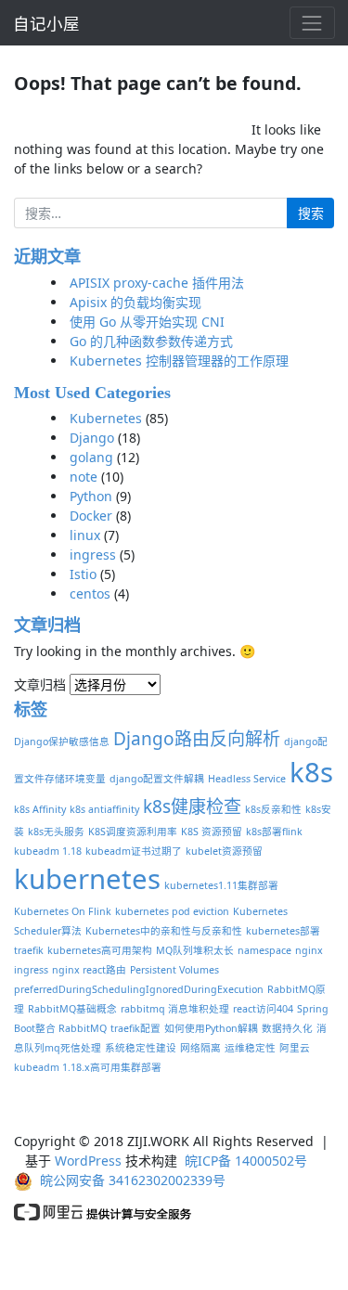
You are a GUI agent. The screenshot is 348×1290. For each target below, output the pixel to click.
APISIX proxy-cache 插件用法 (157, 282)
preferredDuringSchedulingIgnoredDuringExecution (139, 989)
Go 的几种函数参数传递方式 (151, 341)
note (83, 476)
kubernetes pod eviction (172, 911)
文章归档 (40, 684)
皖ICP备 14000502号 (246, 1160)
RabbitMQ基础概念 (72, 1008)
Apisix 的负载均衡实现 (135, 302)
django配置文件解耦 (157, 778)
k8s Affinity (40, 809)
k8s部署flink (274, 831)
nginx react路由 (89, 969)
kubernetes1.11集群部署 (221, 885)
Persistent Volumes (174, 969)
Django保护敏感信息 (62, 741)
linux (85, 535)
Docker (91, 515)
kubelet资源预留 (224, 851)
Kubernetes (106, 418)
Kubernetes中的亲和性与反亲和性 (163, 930)
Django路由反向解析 (196, 739)
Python (91, 496)
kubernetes (87, 878)
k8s (311, 772)
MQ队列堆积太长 (195, 950)
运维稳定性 (250, 1047)
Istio (83, 574)
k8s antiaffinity (104, 809)
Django (92, 437)
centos (90, 593)
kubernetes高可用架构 (99, 950)
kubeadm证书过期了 (133, 851)
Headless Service (247, 778)
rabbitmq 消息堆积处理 (175, 1008)
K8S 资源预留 (211, 831)
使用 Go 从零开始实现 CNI (147, 321)
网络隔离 (200, 1047)
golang (91, 457)
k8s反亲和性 (273, 809)
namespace (264, 950)
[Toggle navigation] (312, 22)
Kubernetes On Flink (62, 911)
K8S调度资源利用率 (132, 831)
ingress (93, 554)
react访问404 (263, 1008)
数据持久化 (287, 1028)
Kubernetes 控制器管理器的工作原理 (179, 360)
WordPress (88, 1160)
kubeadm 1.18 (48, 851)
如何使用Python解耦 (211, 1028)
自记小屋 (46, 23)
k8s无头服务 (56, 831)
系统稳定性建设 (140, 1047)
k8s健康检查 (192, 806)
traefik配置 (135, 1028)
